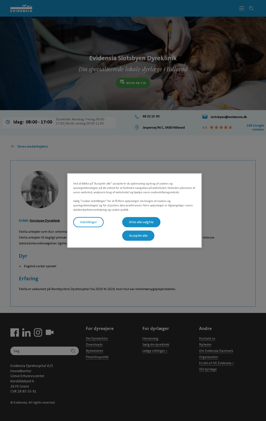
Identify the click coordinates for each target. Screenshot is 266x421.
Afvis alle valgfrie (141, 222)
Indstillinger (88, 222)
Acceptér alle (138, 236)
